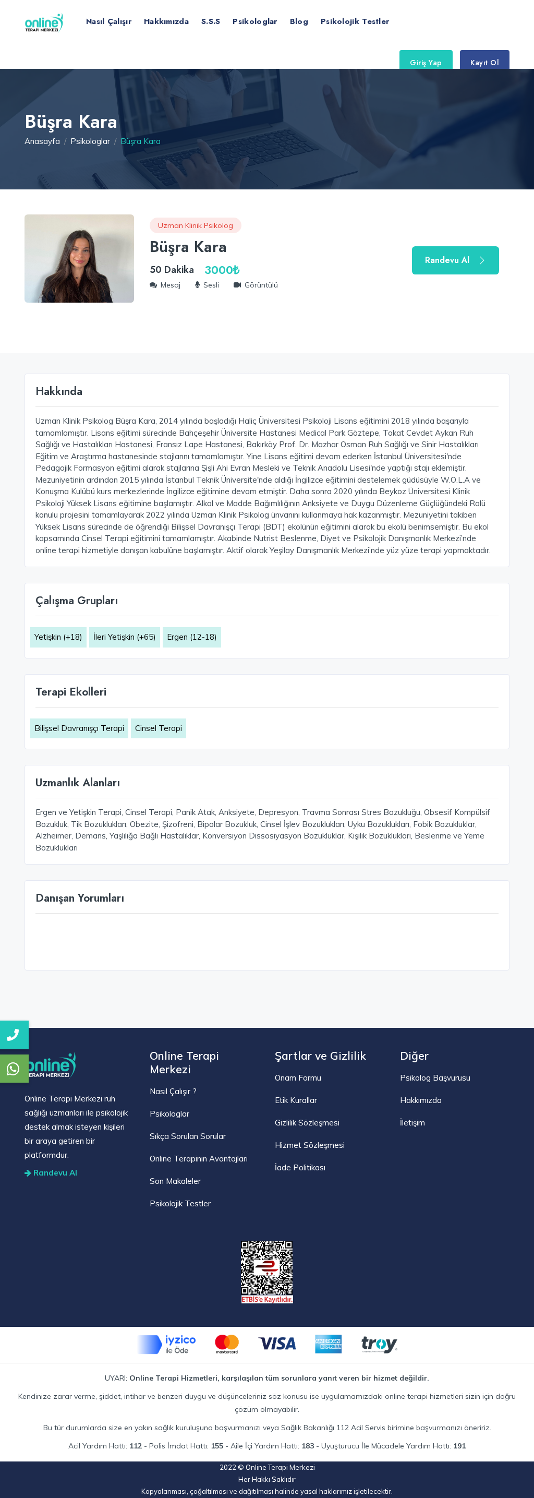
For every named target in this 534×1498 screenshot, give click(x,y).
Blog (299, 21)
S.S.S (211, 21)
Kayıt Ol (484, 62)
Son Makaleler (175, 1181)
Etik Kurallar (296, 1100)
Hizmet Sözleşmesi (310, 1145)
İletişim (412, 1123)
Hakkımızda (166, 21)
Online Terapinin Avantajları (199, 1159)
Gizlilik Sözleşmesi (307, 1123)
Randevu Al (447, 260)
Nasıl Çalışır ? (173, 1091)
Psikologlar (255, 21)
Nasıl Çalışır (108, 21)
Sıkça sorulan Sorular (188, 1136)
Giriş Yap (426, 62)
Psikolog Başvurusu (435, 1078)
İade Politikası (300, 1167)
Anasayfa (42, 141)
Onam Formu (298, 1078)
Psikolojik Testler (355, 21)
